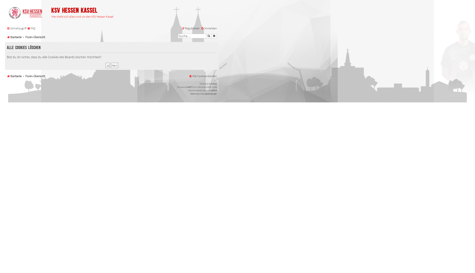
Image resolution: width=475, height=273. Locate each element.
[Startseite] (27, 13)
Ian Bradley (213, 84)
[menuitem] (31, 28)
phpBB (188, 87)
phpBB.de (213, 90)
